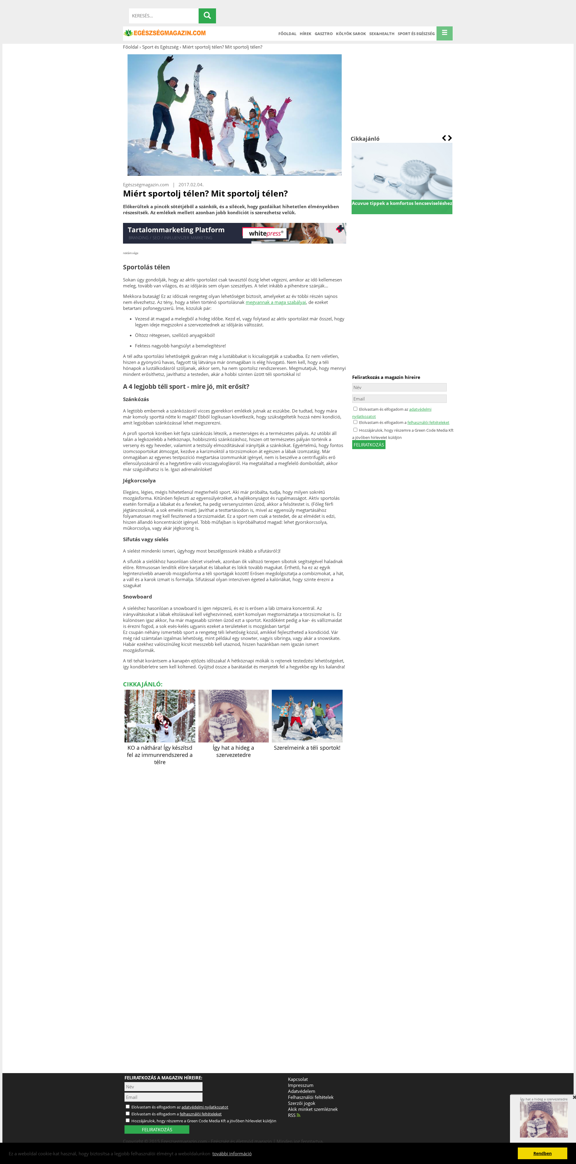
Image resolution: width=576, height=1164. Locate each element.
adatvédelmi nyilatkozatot (205, 1107)
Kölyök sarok (351, 33)
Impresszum (301, 1085)
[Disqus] (234, 842)
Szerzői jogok (301, 1103)
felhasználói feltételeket (428, 422)
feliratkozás (369, 445)
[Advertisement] (402, 92)
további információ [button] (232, 1153)
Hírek (305, 33)
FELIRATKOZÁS (157, 1129)
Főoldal (287, 33)
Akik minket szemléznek (313, 1109)
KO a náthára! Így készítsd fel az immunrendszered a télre (160, 755)
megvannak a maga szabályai (276, 302)
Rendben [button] (542, 1153)
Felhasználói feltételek (311, 1097)
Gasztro (324, 33)
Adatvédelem (301, 1091)
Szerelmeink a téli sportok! (307, 747)
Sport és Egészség (416, 33)
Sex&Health (381, 33)
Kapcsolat (298, 1079)
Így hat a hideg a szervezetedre (233, 751)
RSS (292, 1115)
